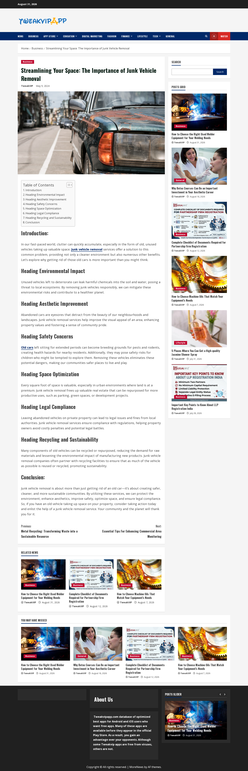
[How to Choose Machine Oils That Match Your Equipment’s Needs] (139, 574)
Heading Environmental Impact (45, 195)
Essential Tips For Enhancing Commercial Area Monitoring (131, 531)
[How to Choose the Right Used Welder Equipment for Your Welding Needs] (43, 574)
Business (33, 36)
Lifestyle (142, 36)
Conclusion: (32, 222)
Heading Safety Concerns (41, 204)
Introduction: (33, 190)
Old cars (27, 347)
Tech (155, 36)
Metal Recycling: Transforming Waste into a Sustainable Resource (49, 531)
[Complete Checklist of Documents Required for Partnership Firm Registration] (91, 574)
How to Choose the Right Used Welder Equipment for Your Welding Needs (42, 596)
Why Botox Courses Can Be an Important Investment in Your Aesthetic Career (195, 190)
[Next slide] (225, 694)
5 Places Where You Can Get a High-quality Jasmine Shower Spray (196, 353)
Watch (224, 36)
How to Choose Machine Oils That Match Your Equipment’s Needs (136, 596)
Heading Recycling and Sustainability (48, 218)
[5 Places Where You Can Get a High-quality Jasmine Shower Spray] (199, 328)
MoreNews (136, 767)
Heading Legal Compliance (42, 213)
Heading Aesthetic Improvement (45, 199)
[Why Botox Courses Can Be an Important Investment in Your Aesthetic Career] (199, 166)
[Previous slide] (220, 694)
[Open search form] (206, 36)
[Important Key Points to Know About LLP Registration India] (199, 382)
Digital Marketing (92, 36)
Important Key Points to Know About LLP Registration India (195, 407)
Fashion (111, 36)
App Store (50, 36)
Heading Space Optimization (43, 208)
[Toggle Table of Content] (68, 185)
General (170, 36)
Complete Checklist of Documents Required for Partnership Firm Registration (88, 598)
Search (176, 62)
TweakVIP (27, 85)
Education (68, 36)
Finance (125, 36)
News (20, 36)
